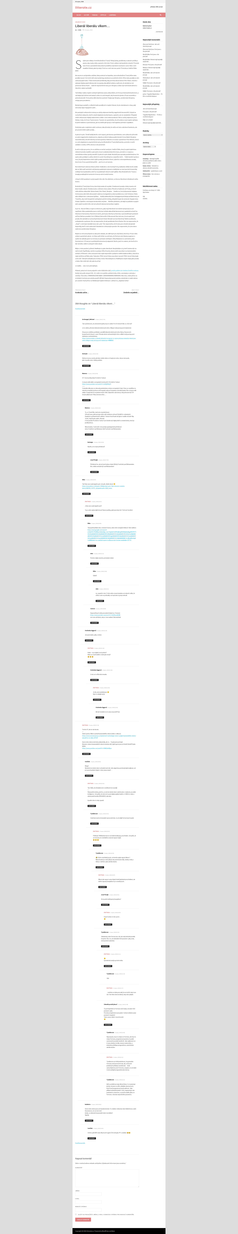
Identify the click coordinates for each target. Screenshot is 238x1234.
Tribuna (95, 15)
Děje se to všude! (148, 120)
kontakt (160, 7)
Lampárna (112, 15)
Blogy (79, 15)
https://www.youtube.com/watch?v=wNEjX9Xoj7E (96, 384)
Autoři (86, 15)
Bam (113, 1231)
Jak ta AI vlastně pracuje (150, 109)
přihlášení (153, 7)
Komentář (79, 1168)
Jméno (77, 1191)
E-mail (77, 1198)
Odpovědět (86, 346)
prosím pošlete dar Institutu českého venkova (124, 270)
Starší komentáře (80, 309)
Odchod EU (146, 171)
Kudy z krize (147, 166)
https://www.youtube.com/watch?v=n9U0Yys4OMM (105, 615)
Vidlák (79, 30)
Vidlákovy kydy (80, 22)
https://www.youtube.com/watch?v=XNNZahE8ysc (97, 748)
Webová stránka (81, 1206)
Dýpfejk (103, 15)
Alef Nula (88, 501)
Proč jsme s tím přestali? (155, 64)
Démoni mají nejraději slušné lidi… (152, 123)
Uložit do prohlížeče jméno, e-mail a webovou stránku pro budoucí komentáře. (106, 1214)
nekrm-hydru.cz (147, 28)
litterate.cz (83, 7)
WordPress (105, 1231)
